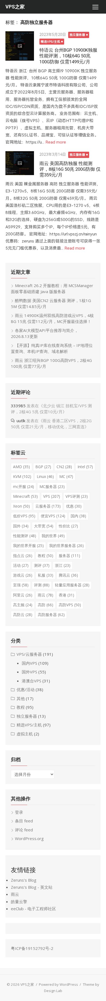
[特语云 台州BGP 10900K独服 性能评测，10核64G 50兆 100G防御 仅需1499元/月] (19, 46)
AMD (21, 466)
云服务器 (48, 506)
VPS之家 (15, 7)
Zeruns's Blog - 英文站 (31, 887)
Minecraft (25, 496)
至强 (21, 584)
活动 (21, 565)
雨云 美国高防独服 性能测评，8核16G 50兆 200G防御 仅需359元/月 (70, 169)
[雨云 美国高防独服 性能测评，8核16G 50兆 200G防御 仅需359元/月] (19, 163)
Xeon (21, 506)
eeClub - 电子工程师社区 (33, 908)
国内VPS (29, 663)
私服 (45, 575)
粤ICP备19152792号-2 (32, 948)
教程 (45, 555)
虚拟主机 (25, 733)
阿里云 (22, 595)
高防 (45, 604)
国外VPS (29, 671)
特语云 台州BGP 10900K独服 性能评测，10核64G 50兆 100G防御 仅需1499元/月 (68, 55)
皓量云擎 (19, 901)
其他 (21, 698)
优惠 (74, 506)
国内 (78, 515)
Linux (45, 476)
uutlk (21, 420)
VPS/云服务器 (29, 654)
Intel (85, 466)
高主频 (22, 604)
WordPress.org (29, 838)
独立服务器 (77, 35)
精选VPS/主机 (50, 41)
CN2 (64, 466)
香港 (66, 595)
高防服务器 (51, 614)
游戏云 (22, 575)
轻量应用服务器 (72, 584)
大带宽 (43, 526)
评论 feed (24, 829)
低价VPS (24, 515)
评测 (41, 584)
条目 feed (24, 820)
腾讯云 (68, 575)
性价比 (68, 526)
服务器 (69, 555)
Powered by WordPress (58, 984)
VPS (51, 496)
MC (66, 476)
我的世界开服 (28, 545)
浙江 (62, 565)
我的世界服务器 (66, 545)
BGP (43, 466)
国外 (21, 526)
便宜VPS (53, 515)
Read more (55, 142)
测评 (41, 565)
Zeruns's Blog (23, 880)
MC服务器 (52, 486)
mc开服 (23, 486)
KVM (22, 476)
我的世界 (53, 535)
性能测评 (24, 535)
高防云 (22, 614)
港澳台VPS (31, 680)
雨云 (45, 595)
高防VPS (70, 604)
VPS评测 (77, 496)
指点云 (22, 555)
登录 (19, 812)
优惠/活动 (26, 689)
